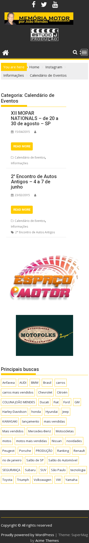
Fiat (56, 402)
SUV (43, 470)
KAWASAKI (9, 421)
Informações (19, 163)
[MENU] (84, 52)
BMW (34, 382)
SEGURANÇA (11, 470)
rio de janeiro (12, 460)
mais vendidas (54, 421)
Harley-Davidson (14, 411)
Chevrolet (45, 392)
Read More (21, 146)
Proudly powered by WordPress (27, 534)
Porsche (25, 450)
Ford (66, 402)
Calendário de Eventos (30, 157)
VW (58, 480)
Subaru (30, 470)
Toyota (7, 480)
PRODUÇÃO (44, 450)
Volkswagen (42, 480)
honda (36, 411)
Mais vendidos (12, 431)
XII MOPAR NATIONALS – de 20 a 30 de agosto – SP (34, 118)
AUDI (22, 382)
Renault (79, 450)
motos (6, 441)
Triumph (23, 480)
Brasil (47, 382)
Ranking (63, 450)
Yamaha (71, 480)
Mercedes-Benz (39, 431)
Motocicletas (65, 431)
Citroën (62, 392)
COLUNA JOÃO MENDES (18, 402)
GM (77, 402)
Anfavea (8, 382)
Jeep (65, 411)
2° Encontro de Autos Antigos (35, 232)
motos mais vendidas (31, 441)
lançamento (30, 421)
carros (60, 382)
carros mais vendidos (17, 392)
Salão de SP (35, 460)
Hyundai (52, 411)
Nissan (57, 441)
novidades (74, 441)
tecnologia (77, 470)
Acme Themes (47, 540)
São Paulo (58, 470)
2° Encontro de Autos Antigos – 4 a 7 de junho (34, 182)
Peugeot (8, 450)
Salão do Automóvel (62, 460)
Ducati (44, 402)
